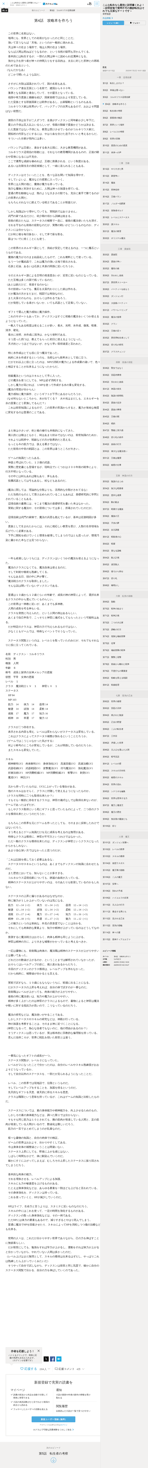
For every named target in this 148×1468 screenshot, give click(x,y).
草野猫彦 (107, 13)
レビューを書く (113, 23)
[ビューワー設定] (89, 3)
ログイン (63, 1424)
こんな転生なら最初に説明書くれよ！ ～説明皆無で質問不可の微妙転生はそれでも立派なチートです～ (125, 7)
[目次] (97, 3)
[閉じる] (39, 1351)
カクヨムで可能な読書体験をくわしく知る (52, 1429)
